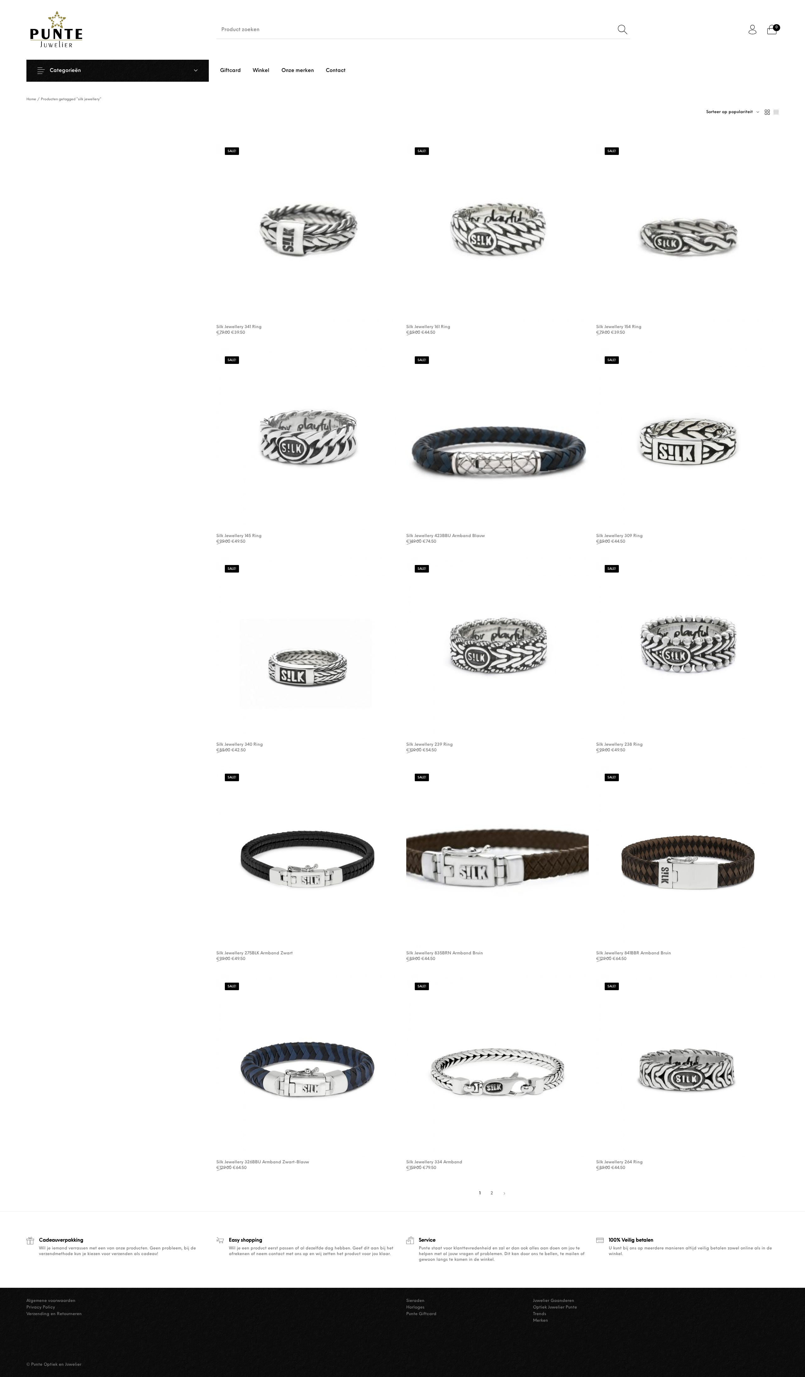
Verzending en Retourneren (54, 1314)
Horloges (415, 1307)
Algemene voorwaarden (50, 1301)
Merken (540, 1321)
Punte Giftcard (421, 1314)
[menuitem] (230, 71)
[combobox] (732, 112)
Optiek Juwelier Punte (555, 1307)
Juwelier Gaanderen (553, 1301)
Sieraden (415, 1301)
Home (31, 99)
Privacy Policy (40, 1307)
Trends (539, 1314)
